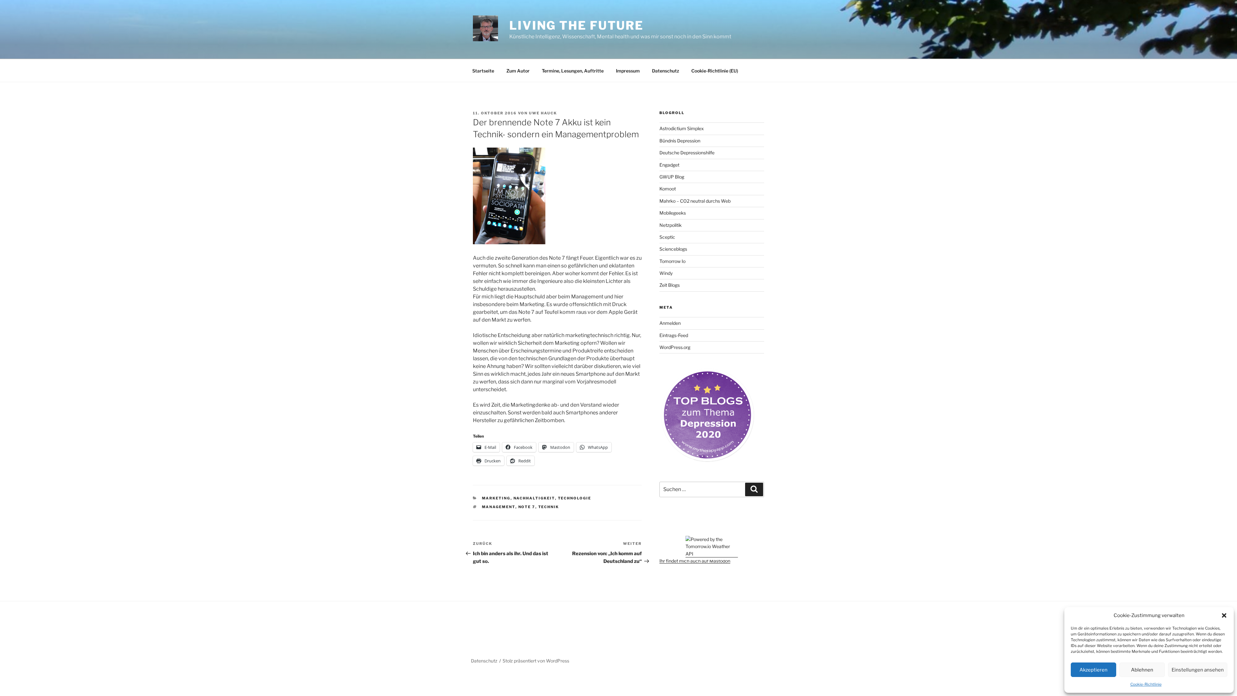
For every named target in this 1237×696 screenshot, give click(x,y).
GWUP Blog (671, 176)
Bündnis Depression (679, 140)
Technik (548, 507)
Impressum (628, 70)
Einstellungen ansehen (1198, 670)
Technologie (574, 498)
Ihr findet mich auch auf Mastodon (694, 561)
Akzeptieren (1093, 670)
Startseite (483, 70)
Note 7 (526, 507)
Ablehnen (1142, 670)
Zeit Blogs (669, 285)
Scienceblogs (673, 249)
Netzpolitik (670, 225)
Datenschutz (665, 70)
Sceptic (667, 237)
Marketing (496, 498)
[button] (1224, 615)
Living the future (576, 25)
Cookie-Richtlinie (1146, 684)
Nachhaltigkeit (534, 498)
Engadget (669, 165)
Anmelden (670, 323)
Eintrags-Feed (673, 335)
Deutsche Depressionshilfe (686, 152)
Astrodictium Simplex (681, 128)
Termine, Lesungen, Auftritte (573, 70)
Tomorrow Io (672, 261)
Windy (666, 273)
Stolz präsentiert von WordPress (536, 660)
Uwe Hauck (543, 113)
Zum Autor (518, 70)
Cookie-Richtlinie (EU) (714, 70)
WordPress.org (674, 347)
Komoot (667, 188)
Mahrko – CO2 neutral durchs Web (695, 201)
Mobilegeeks (672, 213)
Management (498, 507)
